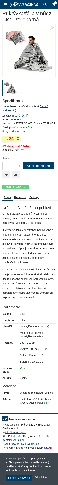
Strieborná (16, 119)
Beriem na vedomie (19, 477)
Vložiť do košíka (38, 166)
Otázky (34, 197)
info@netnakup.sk (15, 432)
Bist (14, 115)
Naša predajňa (10, 444)
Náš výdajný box (30, 444)
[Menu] (5, 4)
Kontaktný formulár (13, 440)
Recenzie (20, 197)
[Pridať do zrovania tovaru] (16, 174)
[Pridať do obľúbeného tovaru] (6, 174)
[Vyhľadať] (44, 4)
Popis (7, 197)
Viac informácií (43, 477)
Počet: (6, 158)
